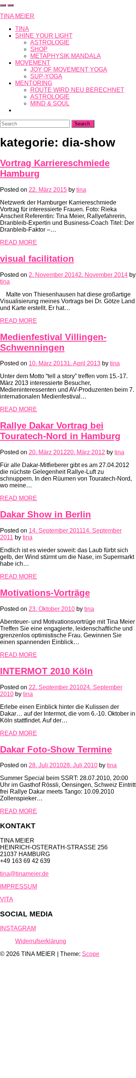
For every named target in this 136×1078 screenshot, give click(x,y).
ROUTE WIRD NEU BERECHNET (77, 90)
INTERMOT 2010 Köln (46, 671)
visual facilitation (37, 258)
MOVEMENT (32, 63)
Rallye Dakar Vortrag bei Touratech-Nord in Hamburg (60, 430)
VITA (6, 899)
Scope (90, 954)
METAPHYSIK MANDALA (65, 56)
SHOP (39, 49)
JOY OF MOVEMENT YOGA (68, 69)
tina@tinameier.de (24, 873)
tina (81, 189)
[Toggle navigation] (11, 5)
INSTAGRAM (18, 928)
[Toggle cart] (3, 5)
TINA (22, 29)
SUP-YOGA (46, 76)
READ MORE (18, 242)
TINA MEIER (17, 16)
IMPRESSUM (18, 886)
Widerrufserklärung (40, 941)
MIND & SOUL (50, 103)
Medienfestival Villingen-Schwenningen (53, 342)
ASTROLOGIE (50, 42)
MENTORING (33, 83)
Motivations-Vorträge (45, 593)
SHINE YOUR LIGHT (44, 35)
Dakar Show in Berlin (45, 514)
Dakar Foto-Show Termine (56, 749)
